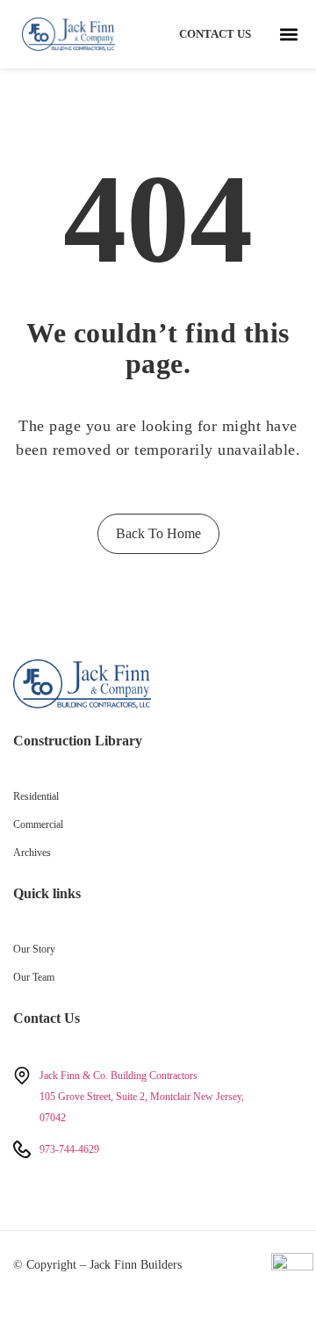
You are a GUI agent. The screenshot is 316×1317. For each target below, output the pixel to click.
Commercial (38, 824)
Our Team (33, 977)
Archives (32, 852)
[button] (288, 34)
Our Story (34, 949)
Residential (36, 796)
